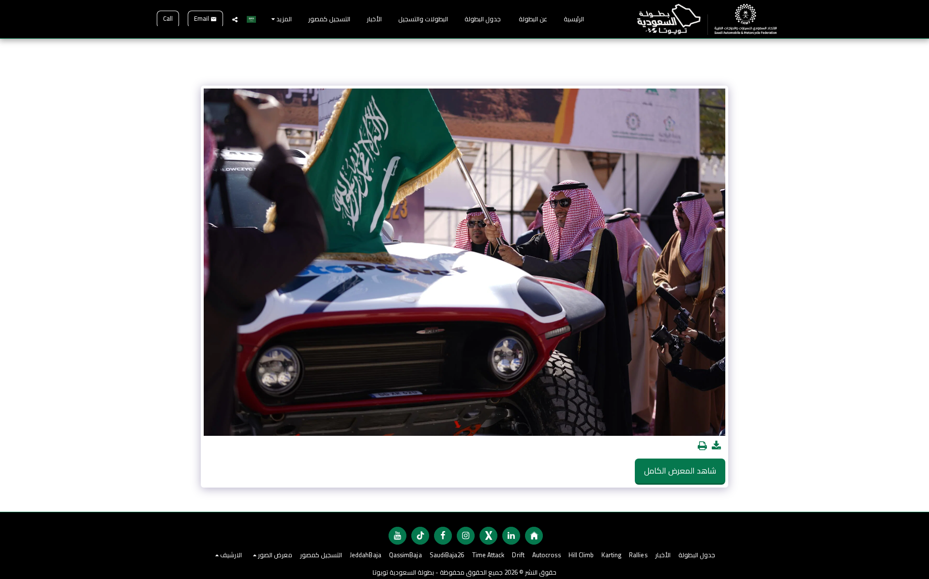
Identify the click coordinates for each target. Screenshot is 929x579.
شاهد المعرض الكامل (680, 470)
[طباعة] (702, 446)
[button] (235, 19)
